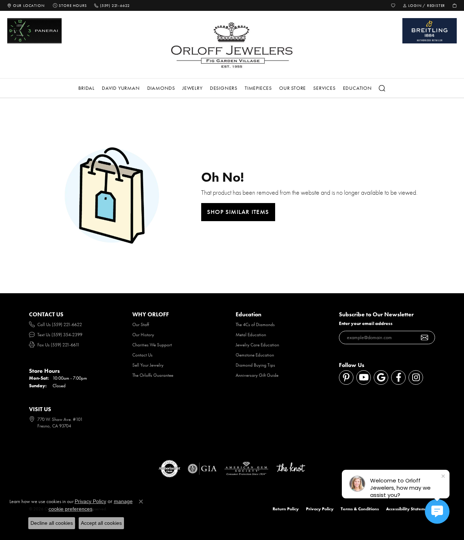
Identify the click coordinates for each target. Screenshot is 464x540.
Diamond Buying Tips (255, 365)
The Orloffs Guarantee (152, 375)
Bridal (86, 88)
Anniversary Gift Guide (257, 375)
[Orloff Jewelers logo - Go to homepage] (232, 45)
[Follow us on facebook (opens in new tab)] (398, 377)
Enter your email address (366, 323)
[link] (25, 5)
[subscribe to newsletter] (425, 337)
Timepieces (258, 88)
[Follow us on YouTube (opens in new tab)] (363, 377)
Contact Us (142, 355)
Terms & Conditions (360, 509)
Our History (143, 335)
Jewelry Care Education (257, 345)
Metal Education (251, 335)
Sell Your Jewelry (147, 365)
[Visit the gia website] (202, 469)
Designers (223, 88)
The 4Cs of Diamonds (255, 324)
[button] (393, 5)
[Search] (382, 88)
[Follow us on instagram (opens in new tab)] (416, 377)
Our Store (292, 88)
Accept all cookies (101, 523)
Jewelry (192, 88)
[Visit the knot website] (291, 469)
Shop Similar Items (238, 212)
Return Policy (286, 509)
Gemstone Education (255, 355)
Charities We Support (152, 345)
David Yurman (121, 88)
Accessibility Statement (408, 509)
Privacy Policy (320, 509)
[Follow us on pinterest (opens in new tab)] (346, 377)
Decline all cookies (51, 523)
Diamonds (161, 88)
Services (324, 88)
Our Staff (140, 324)
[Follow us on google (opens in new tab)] (381, 377)
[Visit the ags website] (246, 469)
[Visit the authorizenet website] (169, 469)
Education (357, 88)
